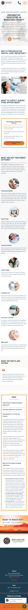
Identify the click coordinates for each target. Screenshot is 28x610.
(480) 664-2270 (16, 573)
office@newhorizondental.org (15, 575)
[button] (25, 3)
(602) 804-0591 (15, 577)
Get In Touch (14, 580)
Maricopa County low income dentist (17, 163)
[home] (6, 3)
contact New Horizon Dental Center (14, 456)
